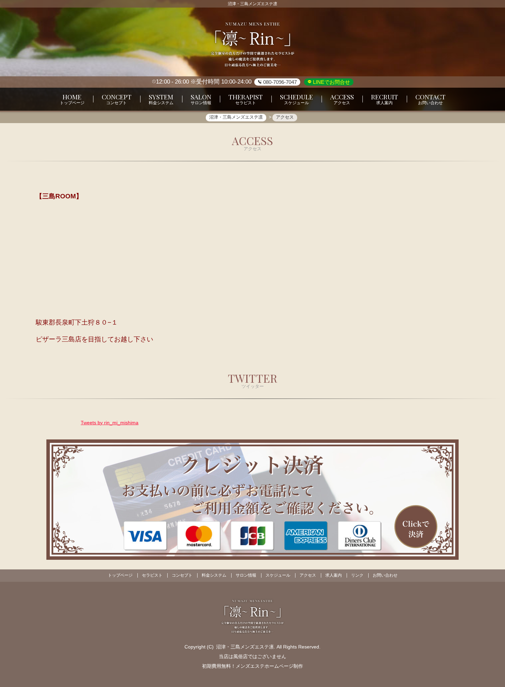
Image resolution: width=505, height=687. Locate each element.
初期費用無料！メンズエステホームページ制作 (252, 666)
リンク (357, 575)
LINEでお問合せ (331, 82)
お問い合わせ (385, 575)
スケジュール (278, 575)
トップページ (120, 575)
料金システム (214, 575)
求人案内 (333, 575)
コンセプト (182, 575)
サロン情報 (246, 575)
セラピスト (152, 575)
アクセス (308, 575)
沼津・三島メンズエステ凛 (245, 647)
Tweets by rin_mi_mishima (109, 422)
